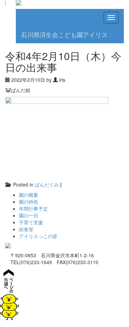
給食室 (26, 229)
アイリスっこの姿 (38, 236)
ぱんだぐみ (47, 184)
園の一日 (28, 215)
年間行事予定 (33, 208)
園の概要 (28, 194)
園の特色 (28, 201)
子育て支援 (31, 222)
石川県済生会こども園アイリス (64, 35)
